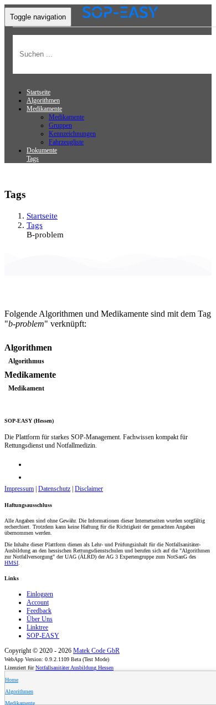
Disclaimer (89, 489)
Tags (33, 159)
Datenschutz (54, 489)
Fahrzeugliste (66, 142)
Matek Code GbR (96, 651)
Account (38, 602)
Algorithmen (43, 100)
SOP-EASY (43, 636)
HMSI (11, 563)
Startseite (38, 92)
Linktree (37, 627)
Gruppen (60, 125)
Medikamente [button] (44, 109)
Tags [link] (35, 225)
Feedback (39, 611)
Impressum (19, 489)
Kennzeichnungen (72, 134)
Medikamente (66, 117)
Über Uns (40, 619)
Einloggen (40, 594)
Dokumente (42, 150)
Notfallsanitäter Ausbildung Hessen (74, 668)
